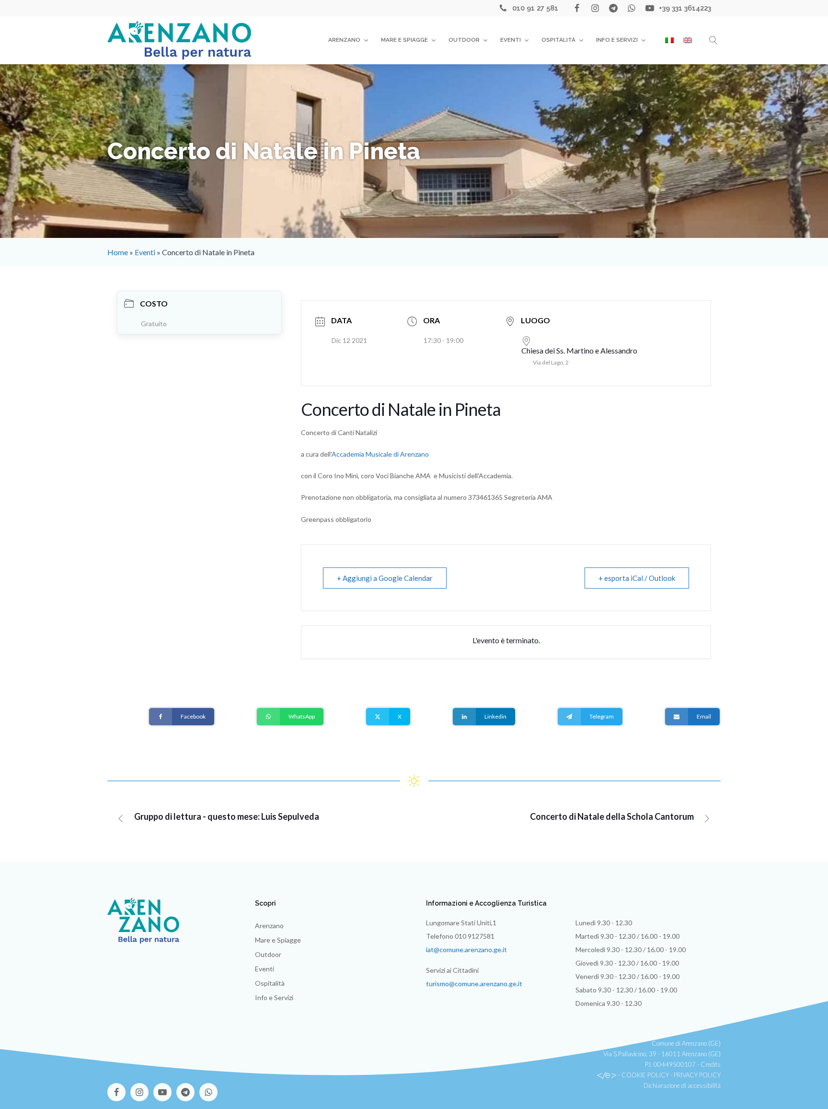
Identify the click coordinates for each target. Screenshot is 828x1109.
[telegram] (613, 8)
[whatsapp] (631, 8)
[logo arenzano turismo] (179, 40)
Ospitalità (558, 39)
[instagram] (595, 8)
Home (117, 252)
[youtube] (650, 8)
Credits (711, 1064)
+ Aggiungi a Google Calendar (385, 578)
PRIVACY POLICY (697, 1075)
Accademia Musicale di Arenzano (380, 454)
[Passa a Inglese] (687, 40)
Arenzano (344, 39)
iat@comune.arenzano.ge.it (466, 949)
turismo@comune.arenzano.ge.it (474, 983)
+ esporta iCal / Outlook (636, 578)
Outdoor (464, 39)
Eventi (510, 39)
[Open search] (713, 40)
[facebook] (577, 8)
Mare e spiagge (404, 39)
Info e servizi (617, 39)
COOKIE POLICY (645, 1075)
